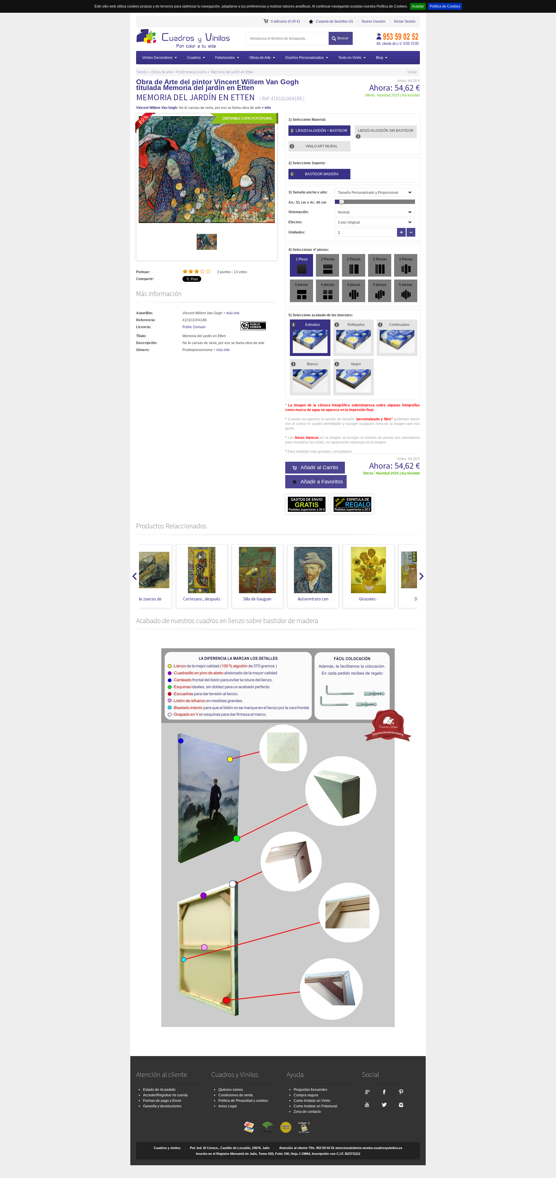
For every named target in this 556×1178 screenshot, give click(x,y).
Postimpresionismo (191, 71)
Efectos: (295, 222)
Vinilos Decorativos (157, 58)
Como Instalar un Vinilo (312, 1101)
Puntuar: (143, 272)
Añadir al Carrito (319, 467)
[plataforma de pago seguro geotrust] (304, 1127)
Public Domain (194, 327)
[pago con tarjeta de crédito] (249, 1127)
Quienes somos (230, 1090)
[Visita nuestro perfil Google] (367, 1092)
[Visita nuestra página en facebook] (384, 1092)
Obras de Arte (260, 58)
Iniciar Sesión (405, 21)
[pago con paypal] (286, 1127)
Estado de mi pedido (159, 1090)
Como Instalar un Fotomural (315, 1106)
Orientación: (298, 212)
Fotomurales (225, 58)
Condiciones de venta (235, 1095)
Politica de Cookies (445, 6)
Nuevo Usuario (373, 21)
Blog (379, 58)
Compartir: (145, 279)
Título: (141, 336)
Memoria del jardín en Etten (232, 71)
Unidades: (296, 232)
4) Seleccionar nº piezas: (308, 250)
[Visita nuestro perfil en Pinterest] (401, 1092)
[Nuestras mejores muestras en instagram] (401, 1104)
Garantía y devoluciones (162, 1106)
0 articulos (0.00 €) (285, 21)
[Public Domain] (253, 329)
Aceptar (418, 6)
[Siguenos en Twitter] (384, 1104)
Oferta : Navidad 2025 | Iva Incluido (392, 95)
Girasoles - (331, 599)
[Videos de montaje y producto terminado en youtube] (367, 1104)
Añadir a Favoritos (322, 482)
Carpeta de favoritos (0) (334, 21)
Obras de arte (161, 71)
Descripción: (146, 343)
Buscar (342, 38)
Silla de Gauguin (220, 599)
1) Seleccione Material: (307, 120)
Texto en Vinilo (349, 58)
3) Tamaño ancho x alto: (308, 192)
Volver (412, 71)
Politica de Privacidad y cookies (243, 1101)
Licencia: (143, 327)
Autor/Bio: (144, 313)
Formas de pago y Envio (162, 1101)
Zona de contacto (307, 1112)
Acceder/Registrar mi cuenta (165, 1095)
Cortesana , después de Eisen (165, 601)
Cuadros (194, 58)
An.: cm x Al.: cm (307, 202)
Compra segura (306, 1095)
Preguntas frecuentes (310, 1090)
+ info (266, 108)
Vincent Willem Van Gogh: (157, 108)
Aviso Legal (227, 1106)
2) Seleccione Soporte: (307, 163)
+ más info (231, 313)
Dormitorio (387, 599)
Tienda (141, 71)
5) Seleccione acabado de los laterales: (320, 315)
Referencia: (146, 320)
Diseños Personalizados (304, 58)
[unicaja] (267, 1127)
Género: (142, 350)
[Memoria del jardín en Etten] (207, 251)
